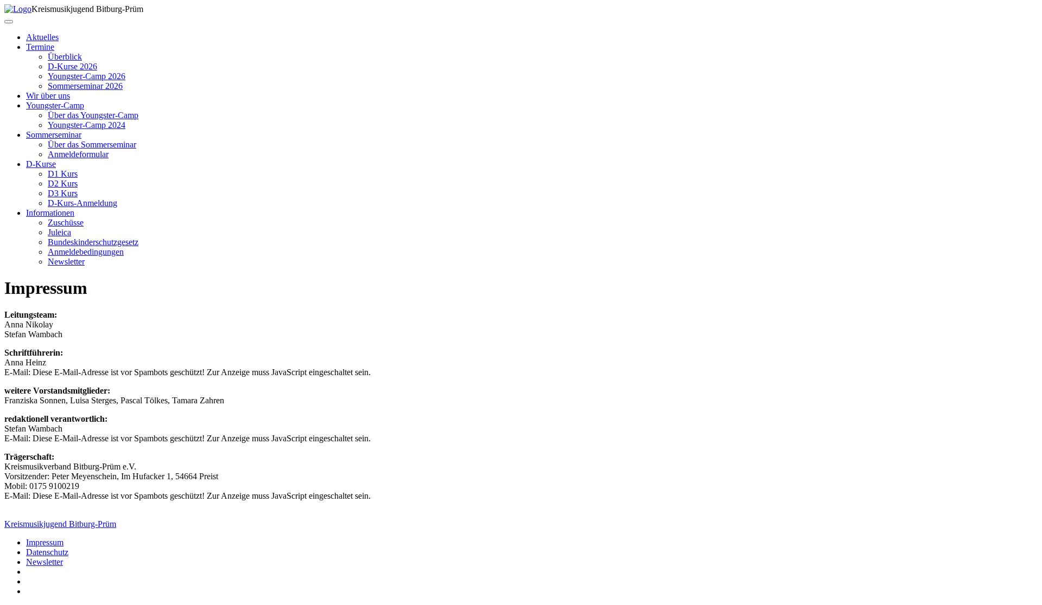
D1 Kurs (63, 173)
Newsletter (66, 261)
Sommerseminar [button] (53, 134)
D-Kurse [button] (41, 164)
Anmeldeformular (78, 154)
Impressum (44, 542)
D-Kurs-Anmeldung (82, 203)
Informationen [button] (50, 212)
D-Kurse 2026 (72, 66)
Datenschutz (47, 552)
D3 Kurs (63, 193)
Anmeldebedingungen (86, 251)
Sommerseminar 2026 (85, 86)
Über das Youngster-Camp (93, 115)
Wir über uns (48, 95)
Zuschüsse (66, 222)
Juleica (59, 232)
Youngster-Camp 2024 (86, 125)
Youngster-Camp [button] (55, 105)
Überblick (65, 56)
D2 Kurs (63, 183)
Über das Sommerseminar (92, 144)
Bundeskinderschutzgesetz (93, 242)
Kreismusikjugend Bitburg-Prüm (60, 524)
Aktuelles (42, 37)
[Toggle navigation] (8, 21)
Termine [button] (40, 47)
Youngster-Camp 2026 (86, 76)
